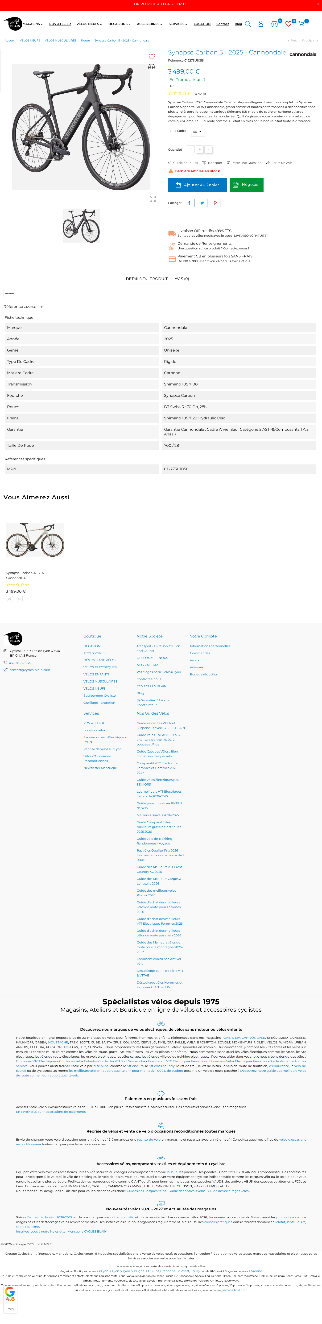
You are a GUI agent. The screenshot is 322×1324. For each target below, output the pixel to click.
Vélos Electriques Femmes (246, 1061)
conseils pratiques (218, 1222)
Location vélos (94, 730)
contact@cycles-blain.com (30, 670)
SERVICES (178, 24)
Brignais (140, 1271)
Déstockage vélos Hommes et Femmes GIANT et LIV (159, 985)
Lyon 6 (128, 1271)
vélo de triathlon (235, 1290)
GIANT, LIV (231, 1037)
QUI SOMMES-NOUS (152, 658)
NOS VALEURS (148, 665)
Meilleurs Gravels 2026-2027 (158, 815)
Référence (176, 60)
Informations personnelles (210, 646)
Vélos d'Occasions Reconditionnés (97, 758)
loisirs (301, 1222)
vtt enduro (135, 1066)
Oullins (153, 1271)
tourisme (32, 1227)
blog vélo (127, 1217)
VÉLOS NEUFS (90, 24)
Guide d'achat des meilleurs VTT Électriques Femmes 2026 (160, 921)
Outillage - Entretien (99, 702)
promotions (285, 1217)
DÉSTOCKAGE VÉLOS (99, 660)
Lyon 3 (106, 1271)
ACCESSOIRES (150, 24)
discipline (101, 1066)
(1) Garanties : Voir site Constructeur (153, 702)
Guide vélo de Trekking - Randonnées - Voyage (155, 841)
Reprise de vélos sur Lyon (102, 749)
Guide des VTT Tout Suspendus (121, 1061)
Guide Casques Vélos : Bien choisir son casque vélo (157, 753)
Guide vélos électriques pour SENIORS (159, 782)
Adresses (196, 667)
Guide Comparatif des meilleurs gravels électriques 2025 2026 (159, 826)
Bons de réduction (204, 674)
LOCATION (202, 24)
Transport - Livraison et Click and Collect (158, 648)
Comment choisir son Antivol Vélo (159, 961)
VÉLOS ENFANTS (96, 674)
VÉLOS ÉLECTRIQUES (100, 667)
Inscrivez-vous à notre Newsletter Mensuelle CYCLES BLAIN (61, 1231)
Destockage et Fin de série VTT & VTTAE (160, 973)
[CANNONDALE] (303, 54)
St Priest (183, 1271)
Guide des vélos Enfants (77, 1061)
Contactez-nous (149, 679)
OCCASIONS (119, 24)
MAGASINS (33, 24)
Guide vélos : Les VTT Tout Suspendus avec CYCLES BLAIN (161, 725)
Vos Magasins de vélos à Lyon (159, 672)
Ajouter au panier (201, 185)
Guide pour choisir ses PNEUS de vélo (159, 805)
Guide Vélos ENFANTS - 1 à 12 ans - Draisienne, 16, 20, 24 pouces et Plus (158, 739)
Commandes (200, 653)
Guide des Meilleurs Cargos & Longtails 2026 (159, 881)
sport (20, 1227)
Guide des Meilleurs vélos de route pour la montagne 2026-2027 (160, 947)
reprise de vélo (149, 1139)
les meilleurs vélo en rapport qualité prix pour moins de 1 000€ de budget (126, 1070)
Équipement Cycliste (99, 695)
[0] (274, 24)
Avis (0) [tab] (182, 279)
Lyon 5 (117, 1271)
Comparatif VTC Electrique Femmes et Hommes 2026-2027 (157, 767)
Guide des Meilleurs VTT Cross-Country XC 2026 (160, 869)
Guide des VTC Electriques (36, 1061)
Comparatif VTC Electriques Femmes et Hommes (186, 1061)
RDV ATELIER (60, 24)
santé (290, 1222)
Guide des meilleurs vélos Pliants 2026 (156, 893)
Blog (238, 24)
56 (9, 598)
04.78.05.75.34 (20, 663)
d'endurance (279, 1066)
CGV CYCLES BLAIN (152, 686)
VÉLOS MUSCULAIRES (100, 681)
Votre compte (203, 636)
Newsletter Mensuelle (100, 768)
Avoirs (194, 660)
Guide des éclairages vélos (228, 1191)
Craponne (168, 1271)
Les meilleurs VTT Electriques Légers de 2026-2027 (159, 794)
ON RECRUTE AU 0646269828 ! (160, 4)
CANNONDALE (253, 1037)
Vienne (256, 1271)
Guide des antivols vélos (187, 1191)
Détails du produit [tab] (147, 279)
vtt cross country (162, 1066)
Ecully (195, 1271)
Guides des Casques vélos (146, 1191)
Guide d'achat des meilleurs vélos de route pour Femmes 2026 (159, 907)
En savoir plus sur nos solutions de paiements (51, 1111)
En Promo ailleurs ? (187, 79)
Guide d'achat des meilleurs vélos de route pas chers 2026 (159, 933)
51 (19, 598)
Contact (222, 24)
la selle (172, 1172)
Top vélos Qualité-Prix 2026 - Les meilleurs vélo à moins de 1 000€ (160, 855)
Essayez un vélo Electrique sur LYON (106, 739)
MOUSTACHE (58, 1042)
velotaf (280, 1222)
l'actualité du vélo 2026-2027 (49, 1217)
